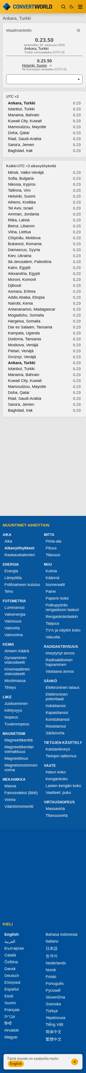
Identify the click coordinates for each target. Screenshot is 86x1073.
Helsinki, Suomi (34, 65)
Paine (51, 591)
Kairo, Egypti (19, 267)
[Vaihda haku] (63, 7)
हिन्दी (7, 1023)
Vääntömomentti (18, 806)
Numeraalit (55, 584)
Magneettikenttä (18, 740)
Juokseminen (16, 703)
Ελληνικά (12, 982)
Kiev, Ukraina (19, 256)
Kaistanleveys (58, 749)
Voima (9, 799)
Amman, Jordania (23, 214)
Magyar (11, 1037)
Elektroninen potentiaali (57, 696)
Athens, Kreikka (22, 202)
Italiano (52, 941)
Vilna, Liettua (19, 232)
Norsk (51, 970)
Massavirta (55, 808)
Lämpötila (13, 578)
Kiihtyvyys (13, 710)
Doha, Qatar (19, 133)
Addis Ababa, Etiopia (26, 297)
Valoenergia (14, 614)
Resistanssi (56, 726)
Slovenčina (55, 997)
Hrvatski (11, 1030)
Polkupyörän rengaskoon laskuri (62, 607)
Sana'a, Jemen (21, 145)
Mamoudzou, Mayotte (27, 127)
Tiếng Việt (54, 1024)
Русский (53, 990)
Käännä (52, 578)
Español (11, 989)
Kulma (51, 571)
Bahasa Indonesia (61, 934)
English (16, 1064)
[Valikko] (80, 7)
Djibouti (14, 285)
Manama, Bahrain (23, 115)
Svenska (53, 1004)
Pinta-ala (53, 541)
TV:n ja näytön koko (63, 630)
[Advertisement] (43, 467)
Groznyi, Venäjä (22, 357)
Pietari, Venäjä (21, 351)
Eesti (8, 996)
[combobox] (41, 79)
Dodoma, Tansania (24, 339)
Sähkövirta (55, 733)
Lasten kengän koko (63, 786)
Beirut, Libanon (21, 226)
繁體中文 (54, 1039)
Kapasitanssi (57, 712)
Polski (51, 977)
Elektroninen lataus (62, 687)
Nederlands (56, 963)
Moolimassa (15, 680)
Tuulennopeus (16, 724)
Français (12, 1010)
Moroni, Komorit (22, 279)
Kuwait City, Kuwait (25, 121)
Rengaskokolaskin (62, 616)
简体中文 (54, 1032)
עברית (9, 1016)
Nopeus (11, 717)
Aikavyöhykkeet (19, 548)
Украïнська (55, 1018)
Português (55, 983)
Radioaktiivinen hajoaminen (59, 662)
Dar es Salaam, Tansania (30, 327)
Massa (10, 786)
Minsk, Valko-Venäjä (26, 172)
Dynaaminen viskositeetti (15, 660)
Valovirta (12, 628)
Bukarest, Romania (25, 244)
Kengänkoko (57, 779)
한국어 (52, 956)
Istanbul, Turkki (21, 109)
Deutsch (11, 975)
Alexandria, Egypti (24, 273)
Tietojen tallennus (61, 756)
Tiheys (10, 687)
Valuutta (53, 637)
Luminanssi (14, 607)
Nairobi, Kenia (20, 303)
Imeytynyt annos (60, 653)
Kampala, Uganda (24, 333)
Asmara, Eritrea (22, 291)
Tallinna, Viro (19, 190)
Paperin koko (57, 598)
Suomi (10, 1003)
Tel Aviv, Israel (20, 208)
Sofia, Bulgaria (21, 178)
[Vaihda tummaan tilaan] (71, 7)
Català (10, 955)
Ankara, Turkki (21, 103)
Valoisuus (12, 621)
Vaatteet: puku (58, 792)
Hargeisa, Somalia (24, 321)
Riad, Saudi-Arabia (24, 139)
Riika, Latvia (19, 220)
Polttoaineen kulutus (22, 584)
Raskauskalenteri (19, 555)
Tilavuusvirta (57, 815)
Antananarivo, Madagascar (31, 309)
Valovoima (13, 635)
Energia (11, 571)
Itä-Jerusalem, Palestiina (29, 261)
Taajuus (52, 623)
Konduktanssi (57, 719)
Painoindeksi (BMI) (21, 793)
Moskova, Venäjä (23, 345)
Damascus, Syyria (24, 250)
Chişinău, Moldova (24, 238)
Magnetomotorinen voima (20, 767)
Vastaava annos (60, 671)
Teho (8, 591)
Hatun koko (56, 772)
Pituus (51, 548)
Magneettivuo (16, 758)
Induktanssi (56, 706)
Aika (8, 541)
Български (14, 948)
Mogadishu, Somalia (26, 315)
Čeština (11, 962)
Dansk (10, 969)
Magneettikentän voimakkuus (19, 749)
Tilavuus (53, 555)
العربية (9, 941)
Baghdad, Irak (20, 150)
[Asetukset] (78, 30)
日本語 (52, 948)
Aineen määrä (16, 651)
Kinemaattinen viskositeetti (17, 671)
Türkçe (52, 1011)
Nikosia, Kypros (22, 184)
